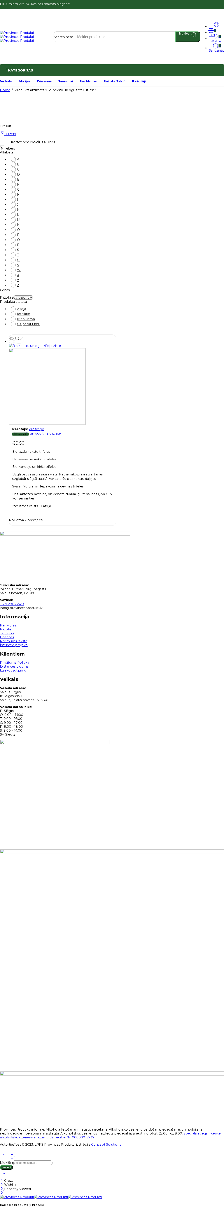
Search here (64, 37)
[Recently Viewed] (12, 1158)
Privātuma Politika (14, 663)
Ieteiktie (23, 314)
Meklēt (184, 33)
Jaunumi (65, 81)
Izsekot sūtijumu (13, 670)
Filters (10, 134)
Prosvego (36, 429)
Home (5, 90)
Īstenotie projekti (14, 645)
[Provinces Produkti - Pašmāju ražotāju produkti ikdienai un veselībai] (17, 37)
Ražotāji (139, 81)
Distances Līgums (14, 666)
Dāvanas (44, 81)
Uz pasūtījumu (28, 324)
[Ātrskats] (11, 341)
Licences (7, 637)
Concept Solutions (106, 1145)
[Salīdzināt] (19, 341)
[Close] (2, 1181)
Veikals (6, 81)
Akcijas (25, 81)
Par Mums (88, 81)
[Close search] (4, 1176)
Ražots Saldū (114, 81)
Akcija (21, 309)
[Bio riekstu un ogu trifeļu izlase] (62, 385)
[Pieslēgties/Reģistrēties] (216, 24)
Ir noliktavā (26, 319)
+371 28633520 (12, 604)
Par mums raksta (13, 641)
